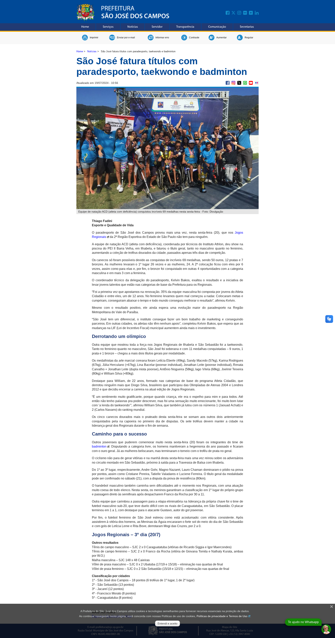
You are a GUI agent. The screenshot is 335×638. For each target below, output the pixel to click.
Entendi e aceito (167, 623)
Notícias (132, 26)
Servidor (157, 26)
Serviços (108, 26)
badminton (99, 446)
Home (85, 26)
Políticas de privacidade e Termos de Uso (222, 616)
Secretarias (247, 26)
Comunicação (217, 26)
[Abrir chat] (326, 629)
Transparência (185, 26)
